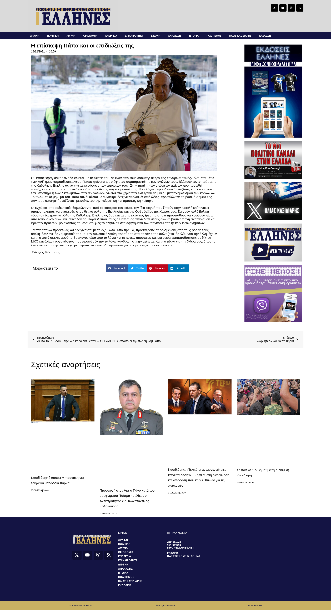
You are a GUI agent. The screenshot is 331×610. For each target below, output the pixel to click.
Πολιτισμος (214, 35)
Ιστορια (194, 35)
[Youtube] (283, 8)
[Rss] (299, 8)
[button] (117, 268)
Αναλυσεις (174, 35)
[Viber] (291, 8)
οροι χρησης (255, 605)
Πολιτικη (53, 35)
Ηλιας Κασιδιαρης (240, 35)
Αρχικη (34, 35)
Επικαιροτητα (134, 35)
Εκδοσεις (265, 35)
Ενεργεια (111, 35)
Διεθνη (155, 35)
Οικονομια (90, 35)
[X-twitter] (274, 8)
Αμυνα (71, 35)
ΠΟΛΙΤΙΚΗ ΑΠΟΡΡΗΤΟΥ (80, 605)
